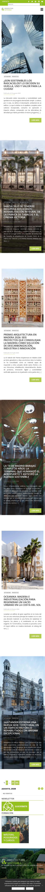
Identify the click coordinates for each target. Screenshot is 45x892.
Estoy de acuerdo (18, 888)
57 (13, 783)
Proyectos (15, 76)
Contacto (5, 1)
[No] (42, 885)
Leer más (35, 120)
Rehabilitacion (24, 202)
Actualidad (7, 76)
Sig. (17, 783)
